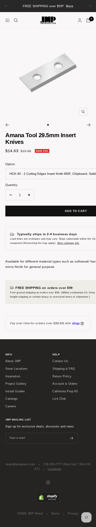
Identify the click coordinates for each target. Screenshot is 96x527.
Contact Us (60, 361)
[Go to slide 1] (48, 125)
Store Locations (16, 368)
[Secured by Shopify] (48, 494)
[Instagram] (48, 482)
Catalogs (11, 398)
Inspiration (12, 376)
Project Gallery (15, 383)
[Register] (71, 438)
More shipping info (68, 243)
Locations (54, 469)
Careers (10, 406)
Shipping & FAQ (63, 368)
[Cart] (88, 20)
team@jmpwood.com (20, 464)
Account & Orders (65, 383)
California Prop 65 (65, 391)
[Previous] (7, 124)
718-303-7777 (52, 464)
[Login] (80, 20)
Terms (55, 513)
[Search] (16, 20)
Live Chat (59, 398)
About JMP (13, 361)
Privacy (73, 513)
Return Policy (61, 376)
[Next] (89, 124)
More (69, 6)
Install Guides (15, 391)
